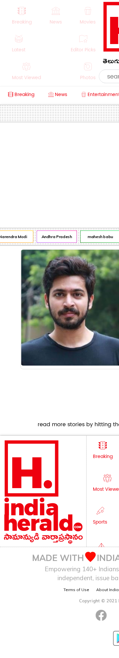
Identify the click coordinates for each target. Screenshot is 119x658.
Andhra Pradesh (56, 236)
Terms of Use (76, 589)
